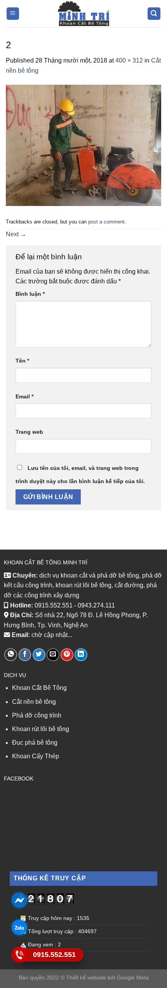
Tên (22, 361)
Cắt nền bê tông (34, 701)
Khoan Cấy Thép (35, 756)
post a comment (106, 222)
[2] (83, 145)
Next (16, 234)
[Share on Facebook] (25, 654)
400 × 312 (129, 60)
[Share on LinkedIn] (81, 654)
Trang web (29, 432)
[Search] (154, 13)
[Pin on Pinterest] (67, 654)
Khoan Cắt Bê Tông (39, 687)
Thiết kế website (86, 977)
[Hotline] (19, 955)
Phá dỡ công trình (36, 715)
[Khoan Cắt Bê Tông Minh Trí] (83, 13)
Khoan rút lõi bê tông (40, 729)
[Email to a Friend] (53, 654)
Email (24, 396)
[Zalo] (19, 927)
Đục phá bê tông (34, 742)
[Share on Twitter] (39, 654)
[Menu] (13, 13)
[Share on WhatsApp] (10, 654)
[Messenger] (19, 900)
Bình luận (30, 294)
